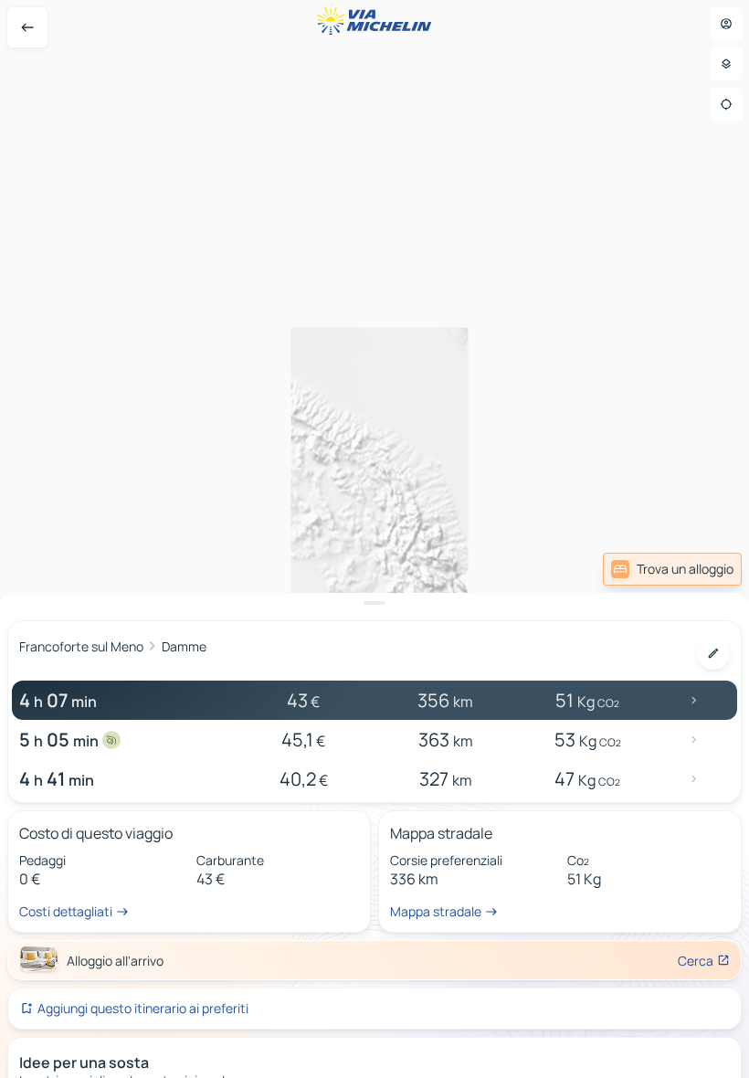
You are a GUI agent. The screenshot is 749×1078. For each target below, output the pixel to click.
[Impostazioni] (726, 64)
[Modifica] (713, 653)
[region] (374, 539)
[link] (672, 569)
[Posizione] (726, 104)
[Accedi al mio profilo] (726, 23)
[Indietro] (27, 27)
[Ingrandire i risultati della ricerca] (374, 603)
